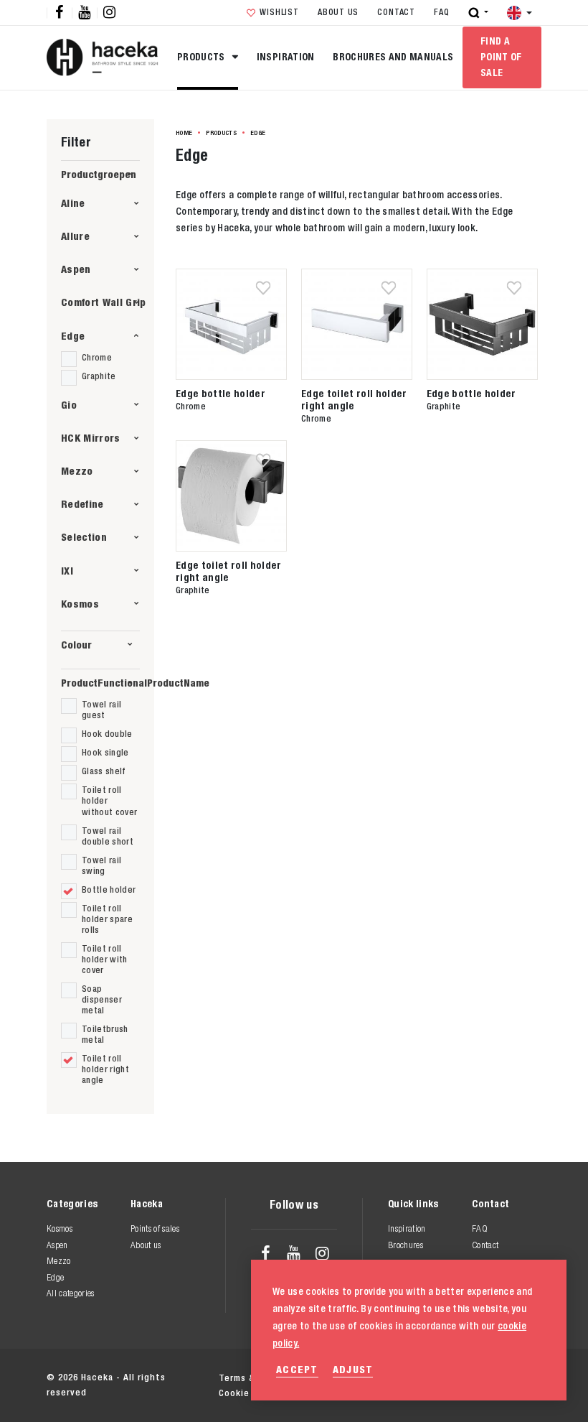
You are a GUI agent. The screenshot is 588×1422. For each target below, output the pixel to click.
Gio (69, 405)
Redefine (82, 504)
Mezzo (77, 471)
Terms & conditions (263, 1377)
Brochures (405, 1245)
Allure (75, 236)
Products (202, 56)
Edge (73, 336)
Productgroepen (98, 174)
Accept (297, 1369)
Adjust (353, 1369)
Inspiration (286, 56)
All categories (71, 1293)
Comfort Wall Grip (103, 302)
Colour (76, 644)
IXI (67, 570)
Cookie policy (249, 1393)
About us (338, 12)
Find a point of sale (501, 56)
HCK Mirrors (90, 438)
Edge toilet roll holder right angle (354, 399)
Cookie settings (481, 1377)
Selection (84, 537)
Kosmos (80, 604)
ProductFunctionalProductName (100, 683)
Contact (395, 12)
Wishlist (279, 12)
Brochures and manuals (393, 56)
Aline (73, 203)
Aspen (76, 269)
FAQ (441, 12)
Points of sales (155, 1228)
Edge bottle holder (220, 393)
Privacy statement (376, 1377)
